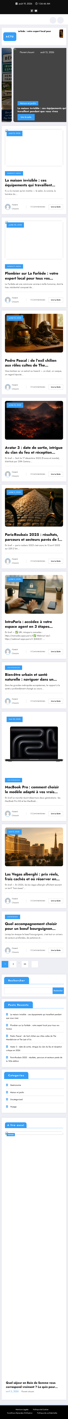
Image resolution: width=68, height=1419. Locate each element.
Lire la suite (14, 117)
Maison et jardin (16, 103)
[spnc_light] (60, 20)
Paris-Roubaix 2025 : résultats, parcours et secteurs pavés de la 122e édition (33, 537)
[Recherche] (53, 20)
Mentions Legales (22, 1409)
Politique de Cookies (40, 1409)
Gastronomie (12, 917)
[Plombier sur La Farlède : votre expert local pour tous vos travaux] (34, 239)
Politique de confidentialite (47, 1413)
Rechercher (16, 980)
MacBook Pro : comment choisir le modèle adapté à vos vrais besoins (32, 789)
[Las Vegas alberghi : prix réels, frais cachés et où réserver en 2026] (34, 846)
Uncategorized (13, 668)
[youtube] (35, 10)
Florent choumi (15, 52)
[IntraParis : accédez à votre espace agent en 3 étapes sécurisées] (34, 594)
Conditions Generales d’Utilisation (20, 1413)
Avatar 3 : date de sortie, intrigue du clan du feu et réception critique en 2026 (34, 450)
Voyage (13, 1106)
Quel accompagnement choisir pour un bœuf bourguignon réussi (31, 926)
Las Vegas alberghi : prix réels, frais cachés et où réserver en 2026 (32, 877)
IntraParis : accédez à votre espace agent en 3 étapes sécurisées (28, 624)
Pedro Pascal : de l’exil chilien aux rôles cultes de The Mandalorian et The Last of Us (30, 363)
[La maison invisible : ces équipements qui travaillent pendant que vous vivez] (34, 85)
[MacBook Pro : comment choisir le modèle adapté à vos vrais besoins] (34, 743)
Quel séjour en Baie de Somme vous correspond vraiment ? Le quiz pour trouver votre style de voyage (30, 1385)
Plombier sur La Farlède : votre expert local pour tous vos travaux (31, 276)
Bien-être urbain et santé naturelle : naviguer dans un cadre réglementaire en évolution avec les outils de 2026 (33, 677)
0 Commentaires (38, 207)
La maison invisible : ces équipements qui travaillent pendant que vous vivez (30, 110)
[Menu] (5, 20)
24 (25, 964)
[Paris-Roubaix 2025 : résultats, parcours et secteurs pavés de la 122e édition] (34, 507)
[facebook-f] (31, 10)
